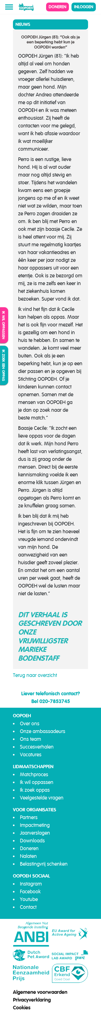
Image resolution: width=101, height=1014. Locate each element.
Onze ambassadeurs (42, 731)
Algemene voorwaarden (40, 992)
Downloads (32, 841)
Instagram (31, 884)
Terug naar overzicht (35, 675)
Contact (28, 907)
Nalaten (28, 856)
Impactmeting (35, 825)
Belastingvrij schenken (44, 864)
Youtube (29, 899)
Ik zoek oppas (35, 790)
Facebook (30, 892)
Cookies (22, 1007)
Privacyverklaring (32, 1000)
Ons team (30, 739)
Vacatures (30, 755)
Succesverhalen (37, 747)
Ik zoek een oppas (4, 365)
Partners (29, 817)
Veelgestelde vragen (41, 798)
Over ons (29, 724)
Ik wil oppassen (4, 325)
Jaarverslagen (35, 833)
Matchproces (34, 774)
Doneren (57, 6)
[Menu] (9, 7)
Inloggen (83, 6)
